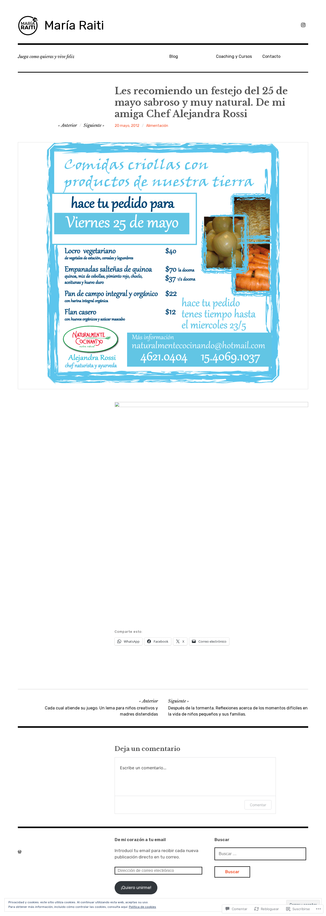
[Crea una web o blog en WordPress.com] (19, 851)
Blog (173, 56)
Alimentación (157, 126)
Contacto (271, 56)
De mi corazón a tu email (140, 839)
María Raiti (74, 25)
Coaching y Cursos (234, 56)
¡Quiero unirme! (136, 887)
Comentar (258, 805)
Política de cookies (142, 907)
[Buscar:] (260, 853)
